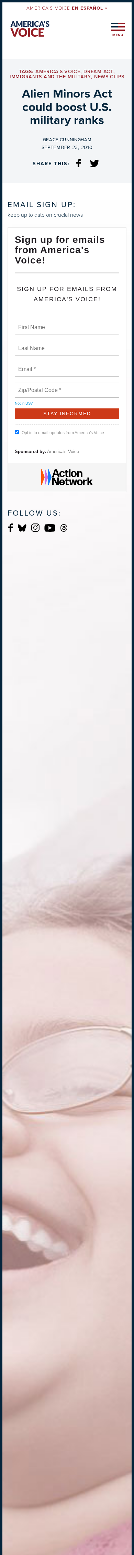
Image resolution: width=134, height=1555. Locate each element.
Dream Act (98, 72)
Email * (26, 365)
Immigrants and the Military (50, 77)
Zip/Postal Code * (38, 386)
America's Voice (66, 7)
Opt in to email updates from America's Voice (63, 432)
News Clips (109, 77)
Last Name (30, 344)
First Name (31, 323)
